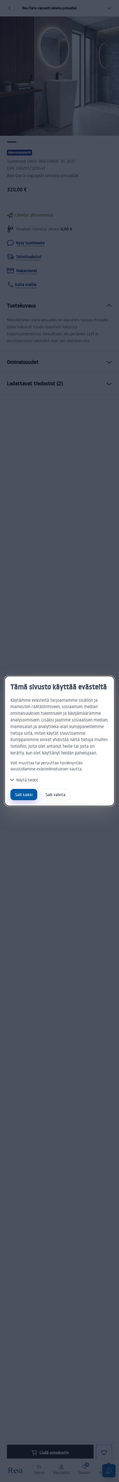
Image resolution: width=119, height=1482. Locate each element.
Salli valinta (55, 794)
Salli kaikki (24, 794)
